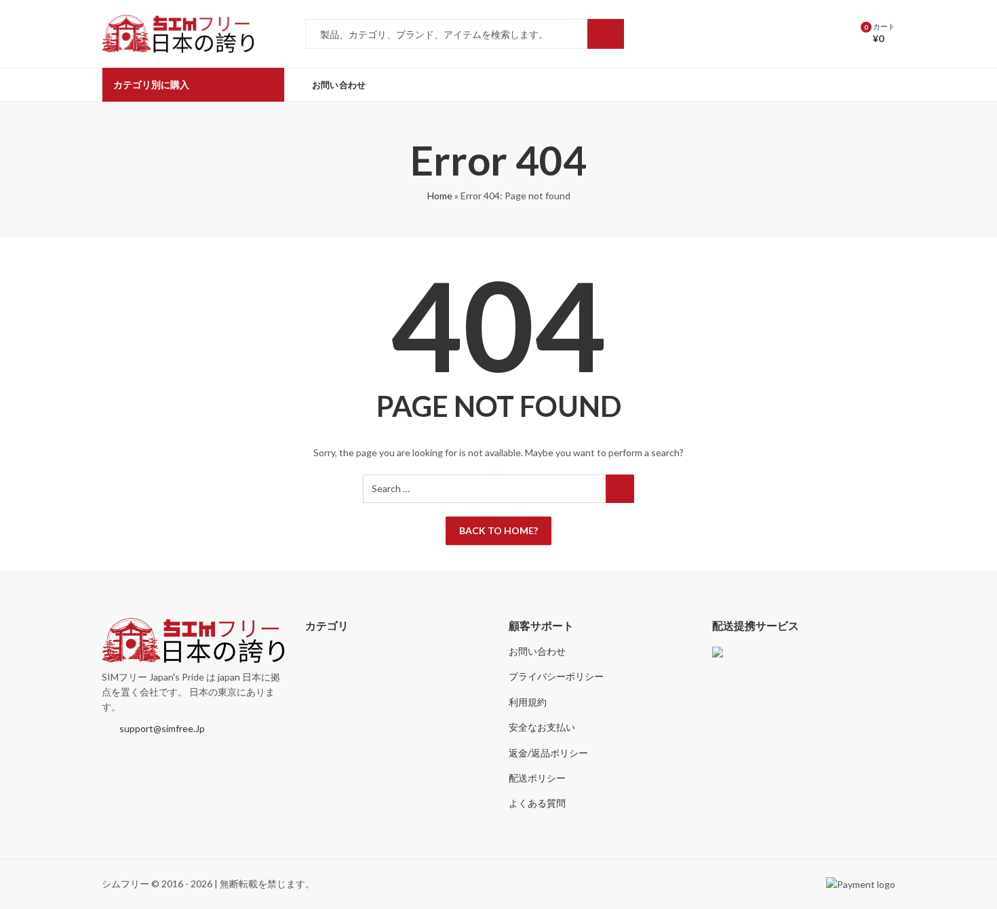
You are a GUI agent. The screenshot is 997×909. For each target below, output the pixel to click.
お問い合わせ (537, 651)
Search (605, 34)
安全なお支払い (542, 727)
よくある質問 (537, 803)
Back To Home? (498, 530)
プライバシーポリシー (556, 676)
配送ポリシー (537, 778)
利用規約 (528, 702)
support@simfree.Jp (162, 728)
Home (439, 195)
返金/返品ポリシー (548, 753)
